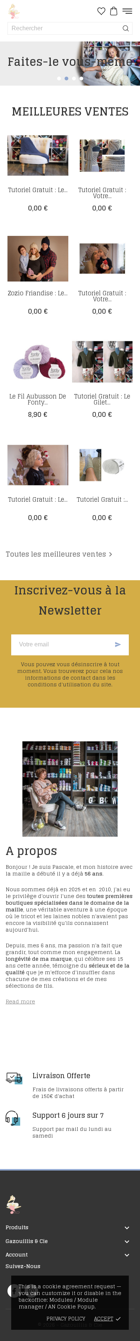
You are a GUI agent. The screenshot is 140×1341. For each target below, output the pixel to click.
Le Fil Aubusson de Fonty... (37, 399)
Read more (20, 1001)
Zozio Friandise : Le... (38, 293)
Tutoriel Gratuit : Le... (38, 190)
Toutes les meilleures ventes (60, 554)
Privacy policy (65, 1318)
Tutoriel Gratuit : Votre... (102, 193)
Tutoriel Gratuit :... (102, 499)
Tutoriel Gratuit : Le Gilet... (102, 399)
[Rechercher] (126, 28)
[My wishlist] (101, 11)
